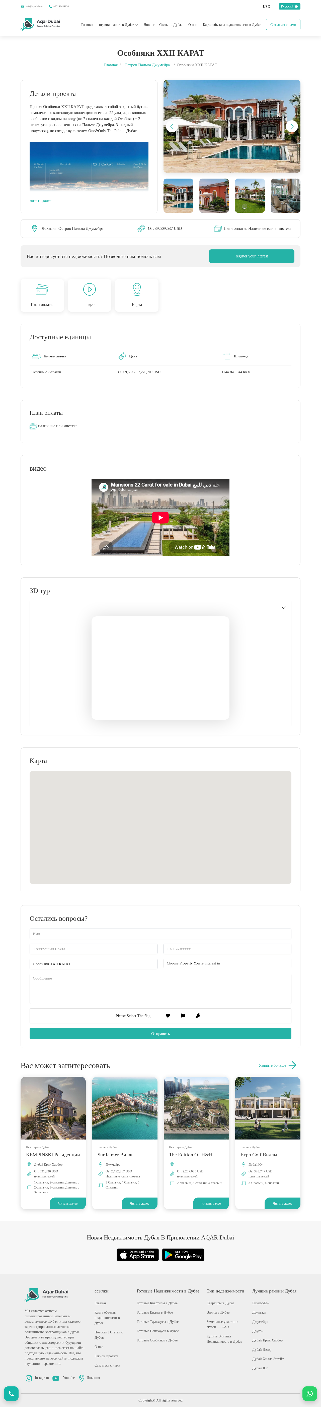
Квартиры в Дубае (220, 1303)
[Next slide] (292, 126)
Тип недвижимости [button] (225, 1290)
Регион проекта (106, 1356)
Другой (258, 1331)
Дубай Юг (260, 1368)
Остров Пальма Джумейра (147, 65)
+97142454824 (61, 6)
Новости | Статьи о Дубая (163, 25)
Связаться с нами (283, 25)
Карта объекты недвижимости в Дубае (232, 25)
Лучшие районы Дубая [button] (274, 1290)
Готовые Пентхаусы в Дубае (158, 1331)
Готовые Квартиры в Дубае (157, 1303)
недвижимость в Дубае (116, 25)
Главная (87, 25)
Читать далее (67, 1203)
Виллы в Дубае (218, 1312)
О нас (192, 25)
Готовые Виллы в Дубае (155, 1312)
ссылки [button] (102, 1290)
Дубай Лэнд (261, 1349)
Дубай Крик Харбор (267, 1340)
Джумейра (260, 1322)
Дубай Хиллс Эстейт (268, 1359)
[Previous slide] (172, 126)
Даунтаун (259, 1312)
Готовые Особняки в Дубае (157, 1340)
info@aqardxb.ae (34, 6)
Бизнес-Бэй (261, 1303)
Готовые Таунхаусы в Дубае (158, 1322)
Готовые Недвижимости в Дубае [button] (168, 1290)
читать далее (40, 201)
